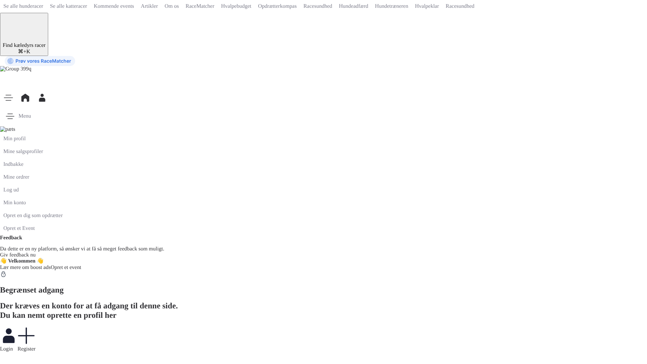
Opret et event (66, 267)
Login (6, 349)
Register (26, 349)
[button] (8, 97)
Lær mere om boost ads (25, 267)
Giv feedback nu (18, 255)
